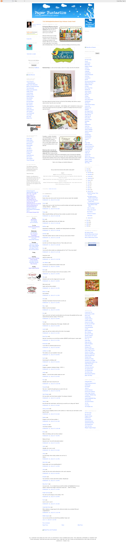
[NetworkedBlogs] (92, 242)
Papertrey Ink (88, 417)
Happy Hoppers (88, 92)
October (89, 176)
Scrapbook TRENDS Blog (90, 394)
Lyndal (44, 365)
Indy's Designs (46, 394)
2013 (87, 169)
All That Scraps (88, 59)
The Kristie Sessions (89, 367)
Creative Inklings (88, 320)
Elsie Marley (87, 386)
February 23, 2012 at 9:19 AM (51, 450)
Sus (43, 248)
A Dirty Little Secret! (91, 209)
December (90, 172)
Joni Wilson (29, 148)
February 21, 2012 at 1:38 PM (51, 266)
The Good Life (88, 399)
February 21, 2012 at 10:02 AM (51, 215)
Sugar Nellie (87, 142)
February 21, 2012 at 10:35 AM (51, 223)
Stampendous (88, 134)
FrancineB (45, 387)
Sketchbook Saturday (33, 262)
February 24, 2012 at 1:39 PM (51, 480)
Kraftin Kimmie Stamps (90, 104)
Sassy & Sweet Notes (89, 348)
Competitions (87, 77)
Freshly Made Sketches (34, 239)
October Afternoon (89, 389)
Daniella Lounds (30, 94)
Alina (44, 277)
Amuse (86, 61)
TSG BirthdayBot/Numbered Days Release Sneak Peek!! (59, 21)
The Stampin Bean (89, 370)
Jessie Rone (29, 99)
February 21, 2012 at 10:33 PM (51, 390)
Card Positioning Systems (90, 383)
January (89, 217)
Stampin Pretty (88, 357)
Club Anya (87, 76)
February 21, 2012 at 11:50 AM (51, 244)
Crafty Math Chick (46, 507)
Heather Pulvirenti (30, 96)
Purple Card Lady (46, 492)
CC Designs (87, 69)
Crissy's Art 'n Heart (89, 322)
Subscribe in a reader (31, 53)
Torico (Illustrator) (30, 88)
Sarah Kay (87, 126)
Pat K (44, 499)
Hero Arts (87, 94)
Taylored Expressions (89, 146)
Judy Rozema (29, 150)
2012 (87, 170)
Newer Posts (45, 525)
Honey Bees (87, 97)
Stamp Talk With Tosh (89, 355)
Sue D (44, 358)
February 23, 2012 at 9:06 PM (51, 473)
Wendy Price (29, 118)
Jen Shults (29, 146)
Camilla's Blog (88, 317)
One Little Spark (88, 337)
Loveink (86, 328)
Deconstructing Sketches (90, 81)
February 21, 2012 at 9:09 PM (51, 362)
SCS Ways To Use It (33, 248)
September (90, 178)
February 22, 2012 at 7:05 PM (51, 435)
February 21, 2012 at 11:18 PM (51, 398)
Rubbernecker (88, 124)
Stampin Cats (45, 424)
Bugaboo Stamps (88, 66)
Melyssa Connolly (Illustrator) (33, 86)
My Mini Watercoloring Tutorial (91, 234)
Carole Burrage (30, 93)
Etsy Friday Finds (88, 87)
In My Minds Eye (88, 325)
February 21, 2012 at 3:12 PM (51, 295)
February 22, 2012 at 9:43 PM (51, 443)
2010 (87, 222)
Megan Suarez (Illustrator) (32, 84)
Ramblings (87, 121)
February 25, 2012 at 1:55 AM (51, 503)
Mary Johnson (30, 104)
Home (63, 525)
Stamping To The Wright (90, 360)
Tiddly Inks (87, 152)
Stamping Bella (88, 136)
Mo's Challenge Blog (34, 246)
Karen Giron (45, 336)
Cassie (44, 203)
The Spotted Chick (89, 368)
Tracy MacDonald (30, 113)
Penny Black (87, 117)
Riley (86, 122)
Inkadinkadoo (87, 101)
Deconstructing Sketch (34, 249)
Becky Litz (45, 291)
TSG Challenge (34, 221)
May (89, 185)
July (89, 182)
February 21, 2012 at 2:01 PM (51, 288)
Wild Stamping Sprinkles (90, 373)
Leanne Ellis (87, 106)
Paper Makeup (88, 114)
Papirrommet (87, 345)
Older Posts (80, 525)
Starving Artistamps (89, 421)
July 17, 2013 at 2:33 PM (49, 519)
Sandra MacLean (30, 106)
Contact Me (29, 38)
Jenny (44, 453)
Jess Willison (45, 262)
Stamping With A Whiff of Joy (91, 362)
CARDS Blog (87, 385)
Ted (43, 322)
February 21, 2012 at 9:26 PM (51, 376)
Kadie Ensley (29, 151)
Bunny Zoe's (87, 315)
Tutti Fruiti (87, 404)
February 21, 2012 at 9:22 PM (51, 369)
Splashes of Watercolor (90, 353)
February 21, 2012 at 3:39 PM (51, 309)
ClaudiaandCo (88, 73)
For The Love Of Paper (90, 323)
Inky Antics (87, 102)
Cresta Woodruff (30, 141)
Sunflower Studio (88, 365)
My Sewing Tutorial (89, 232)
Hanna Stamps (88, 91)
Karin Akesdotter (30, 101)
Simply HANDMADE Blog (90, 398)
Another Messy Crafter (89, 313)
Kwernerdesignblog (89, 327)
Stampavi (87, 132)
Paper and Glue (88, 342)
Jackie (44, 446)
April (89, 187)
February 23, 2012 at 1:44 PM (51, 466)
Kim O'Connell (30, 103)
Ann (43, 313)
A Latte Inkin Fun (88, 312)
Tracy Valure (29, 114)
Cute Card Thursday (34, 243)
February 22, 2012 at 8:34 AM (51, 414)
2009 (87, 224)
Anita (44, 298)
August (89, 180)
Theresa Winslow (30, 109)
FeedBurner (36, 67)
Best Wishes (90, 211)
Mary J (44, 306)
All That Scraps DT (31, 190)
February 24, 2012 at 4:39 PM (51, 496)
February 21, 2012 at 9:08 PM (51, 354)
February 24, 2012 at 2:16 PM (51, 489)
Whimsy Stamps (88, 159)
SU (85, 141)
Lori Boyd (29, 153)
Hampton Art (87, 89)
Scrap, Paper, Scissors (90, 350)
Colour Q (34, 228)
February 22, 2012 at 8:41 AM (51, 421)
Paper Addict (87, 340)
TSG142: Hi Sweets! (91, 213)
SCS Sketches (34, 232)
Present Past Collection (90, 391)
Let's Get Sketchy (34, 222)
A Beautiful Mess (88, 381)
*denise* (44, 401)
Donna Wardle (29, 145)
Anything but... (88, 62)
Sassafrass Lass (88, 127)
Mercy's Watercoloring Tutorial (91, 237)
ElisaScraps (45, 343)
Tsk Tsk (86, 403)
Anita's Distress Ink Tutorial (91, 235)
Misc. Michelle (88, 332)
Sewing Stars (87, 396)
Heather (44, 417)
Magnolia (87, 109)
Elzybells (87, 86)
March (89, 189)
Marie (44, 269)
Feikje (44, 212)
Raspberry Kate (88, 347)
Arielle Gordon (30, 140)
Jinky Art (87, 388)
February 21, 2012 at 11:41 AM (51, 237)
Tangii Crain (29, 108)
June (89, 184)
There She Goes (52, 188)
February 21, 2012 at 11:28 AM (51, 230)
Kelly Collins (45, 462)
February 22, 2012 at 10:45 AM (51, 428)
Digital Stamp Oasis (89, 82)
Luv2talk (44, 241)
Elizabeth (45, 476)
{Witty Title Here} (88, 375)
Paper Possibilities (89, 343)
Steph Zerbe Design (89, 363)
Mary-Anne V (45, 484)
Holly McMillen (30, 98)
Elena (44, 431)
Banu (44, 219)
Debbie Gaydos (46, 515)
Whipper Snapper (88, 161)
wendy (44, 372)
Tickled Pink (87, 151)
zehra (44, 469)
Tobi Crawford (29, 111)
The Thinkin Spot (88, 372)
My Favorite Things (89, 112)
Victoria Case (88, 154)
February (90, 191)
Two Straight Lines (89, 406)
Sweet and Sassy (88, 144)
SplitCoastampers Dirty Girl (32, 192)
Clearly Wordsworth (89, 74)
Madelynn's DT (88, 107)
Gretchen (44, 233)
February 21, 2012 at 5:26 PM (51, 325)
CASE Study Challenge (34, 245)
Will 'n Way (87, 162)
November (90, 174)
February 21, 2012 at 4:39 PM (51, 318)
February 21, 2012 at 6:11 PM (51, 333)
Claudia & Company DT (31, 208)
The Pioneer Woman (89, 401)
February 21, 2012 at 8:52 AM (51, 208)
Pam (44, 379)
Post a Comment (46, 523)
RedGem (44, 226)
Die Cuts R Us (88, 414)
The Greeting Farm (89, 147)
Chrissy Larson (46, 408)
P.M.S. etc (87, 338)
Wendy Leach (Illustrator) (32, 89)
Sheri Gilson (29, 156)
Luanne (44, 329)
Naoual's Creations (89, 335)
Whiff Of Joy (87, 156)
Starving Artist (88, 137)
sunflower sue (45, 350)
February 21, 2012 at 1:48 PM (51, 281)
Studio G (87, 139)
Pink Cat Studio (88, 119)
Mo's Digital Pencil (89, 111)
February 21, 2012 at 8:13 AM (51, 200)
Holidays (87, 96)
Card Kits (87, 68)
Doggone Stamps (88, 84)
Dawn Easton (29, 143)
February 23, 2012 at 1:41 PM (51, 459)
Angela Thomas (30, 91)
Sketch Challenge (88, 129)
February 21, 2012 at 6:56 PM (51, 347)
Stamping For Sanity (89, 358)
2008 (87, 226)
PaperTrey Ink (88, 116)
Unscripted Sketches (33, 261)
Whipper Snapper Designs (90, 427)
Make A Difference (89, 330)
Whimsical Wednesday (89, 157)
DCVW (86, 79)
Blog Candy (87, 64)
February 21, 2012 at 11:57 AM (51, 252)
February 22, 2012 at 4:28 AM (51, 405)
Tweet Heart (89, 215)
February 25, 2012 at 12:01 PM (51, 512)
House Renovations (89, 99)
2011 (87, 220)
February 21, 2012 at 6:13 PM (51, 340)
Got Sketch (33, 238)
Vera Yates (29, 116)
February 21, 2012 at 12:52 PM (51, 259)
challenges (87, 71)
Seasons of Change (89, 352)
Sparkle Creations (88, 131)
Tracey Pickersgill (30, 160)
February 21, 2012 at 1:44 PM (51, 273)
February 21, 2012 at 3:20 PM (51, 302)
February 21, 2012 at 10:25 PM (51, 383)
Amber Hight (29, 138)
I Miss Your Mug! (90, 208)
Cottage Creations (88, 318)
